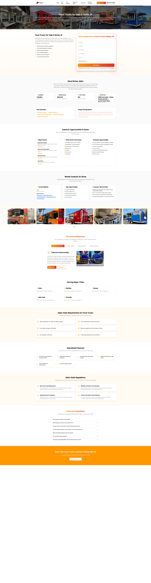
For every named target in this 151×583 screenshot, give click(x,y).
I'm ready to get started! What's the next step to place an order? (67, 439)
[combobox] (96, 61)
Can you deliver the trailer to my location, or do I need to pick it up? (68, 429)
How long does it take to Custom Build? (61, 419)
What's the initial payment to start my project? (63, 432)
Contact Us (61, 267)
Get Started (96, 65)
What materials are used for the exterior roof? (63, 422)
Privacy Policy (103, 68)
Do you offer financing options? (60, 436)
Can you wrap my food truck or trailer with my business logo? (66, 426)
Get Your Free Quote (75, 459)
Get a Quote (101, 2)
